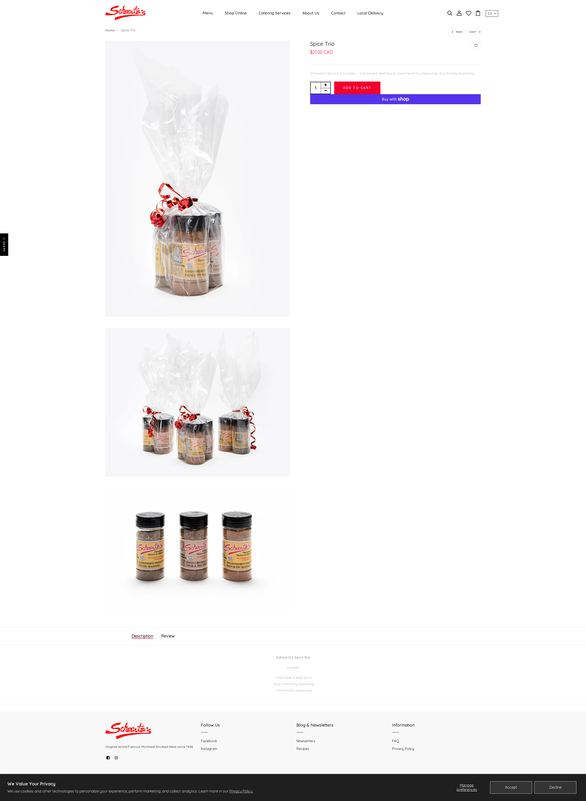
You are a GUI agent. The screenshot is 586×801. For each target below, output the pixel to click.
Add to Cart (357, 88)
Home (109, 30)
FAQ (395, 741)
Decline (555, 787)
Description (142, 636)
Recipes (302, 748)
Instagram (209, 748)
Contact (338, 13)
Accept (511, 787)
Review (168, 636)
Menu (208, 13)
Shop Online (236, 13)
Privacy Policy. (241, 791)
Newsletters (305, 741)
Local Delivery (370, 13)
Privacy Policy (403, 748)
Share (4, 246)
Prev (459, 32)
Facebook (209, 741)
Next (473, 32)
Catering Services (274, 13)
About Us (310, 13)
